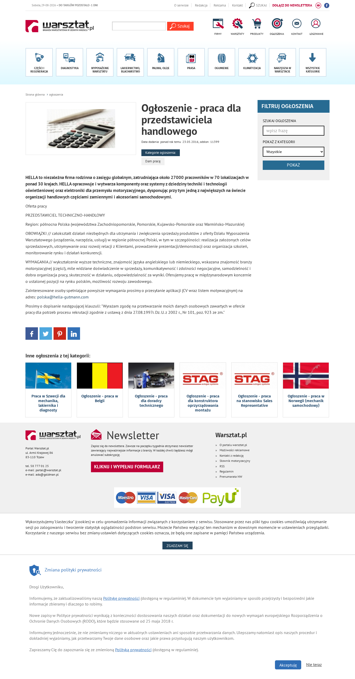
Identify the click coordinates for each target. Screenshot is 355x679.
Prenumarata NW (231, 476)
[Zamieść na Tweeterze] (46, 333)
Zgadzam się (180, 545)
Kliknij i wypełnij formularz (127, 467)
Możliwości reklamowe (234, 450)
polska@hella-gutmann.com (63, 296)
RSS (222, 466)
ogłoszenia (56, 94)
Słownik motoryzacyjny (235, 461)
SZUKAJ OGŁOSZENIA (279, 120)
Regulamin (227, 471)
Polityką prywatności (133, 649)
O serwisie (181, 5)
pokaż (293, 165)
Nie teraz (314, 664)
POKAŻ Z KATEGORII (279, 141)
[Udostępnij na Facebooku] (31, 333)
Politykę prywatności (121, 598)
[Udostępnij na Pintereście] (60, 333)
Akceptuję (288, 665)
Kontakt (237, 5)
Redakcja (201, 5)
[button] (312, 62)
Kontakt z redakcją (232, 455)
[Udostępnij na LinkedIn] (74, 333)
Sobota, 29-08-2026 (55, 5)
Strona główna (35, 94)
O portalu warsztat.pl (233, 445)
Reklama (220, 5)
